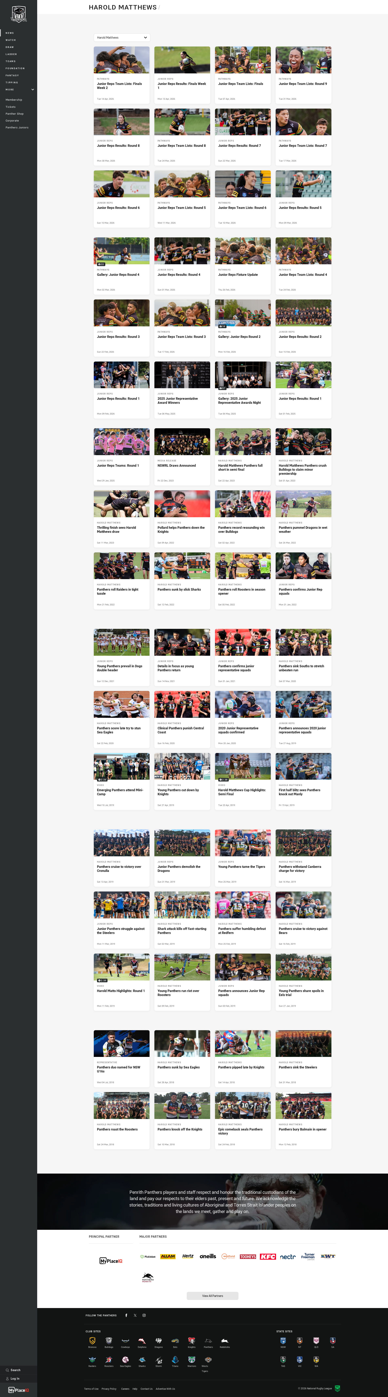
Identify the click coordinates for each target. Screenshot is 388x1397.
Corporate (12, 120)
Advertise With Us (165, 1388)
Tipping (12, 82)
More (10, 89)
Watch (11, 39)
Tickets (11, 107)
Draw (10, 47)
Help (135, 1388)
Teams (11, 61)
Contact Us (147, 1388)
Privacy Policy (109, 1388)
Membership (14, 100)
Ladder (11, 54)
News (10, 32)
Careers (125, 1388)
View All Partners (212, 1296)
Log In (15, 1378)
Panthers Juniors (17, 127)
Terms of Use (91, 1388)
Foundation (15, 68)
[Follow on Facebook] (126, 1315)
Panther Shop (15, 113)
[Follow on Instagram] (144, 1315)
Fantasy (12, 75)
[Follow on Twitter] (135, 1315)
